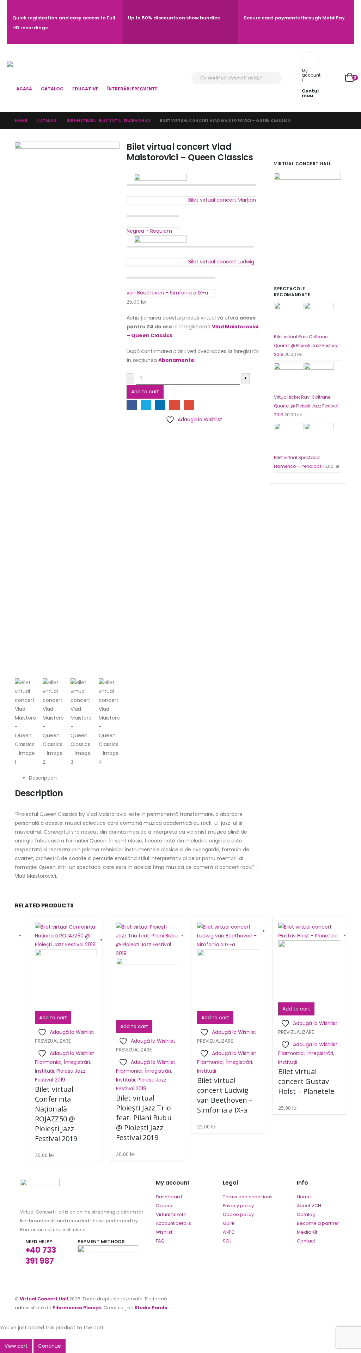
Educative (85, 89)
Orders (164, 1206)
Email (189, 405)
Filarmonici (48, 1062)
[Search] (272, 78)
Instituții (44, 1070)
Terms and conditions (248, 1197)
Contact (306, 1241)
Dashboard (169, 1197)
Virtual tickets (171, 1214)
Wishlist (164, 1232)
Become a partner (318, 1223)
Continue (49, 1345)
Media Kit (307, 1232)
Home (304, 1197)
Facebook (132, 405)
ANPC (229, 1232)
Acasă (24, 89)
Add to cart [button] (53, 1017)
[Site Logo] (27, 71)
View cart (16, 1345)
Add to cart (145, 391)
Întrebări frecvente (132, 89)
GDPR (229, 1223)
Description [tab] (43, 777)
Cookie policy (238, 1214)
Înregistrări (77, 1062)
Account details (173, 1223)
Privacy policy (238, 1206)
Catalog (52, 89)
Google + (174, 405)
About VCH (309, 1206)
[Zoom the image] (40, 1183)
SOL (227, 1241)
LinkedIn (160, 405)
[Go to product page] (307, 317)
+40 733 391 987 (40, 1255)
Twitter (146, 405)
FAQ (160, 1241)
